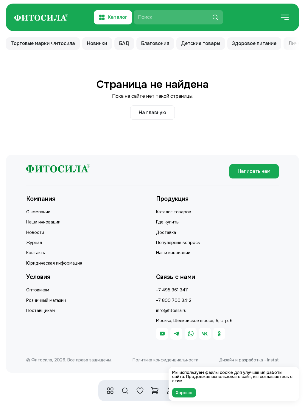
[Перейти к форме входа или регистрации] (140, 391)
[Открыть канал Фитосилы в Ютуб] (162, 334)
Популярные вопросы (178, 242)
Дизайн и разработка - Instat (249, 360)
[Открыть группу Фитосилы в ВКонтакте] (205, 334)
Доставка (166, 232)
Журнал (34, 242)
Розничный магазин (46, 300)
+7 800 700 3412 (174, 300)
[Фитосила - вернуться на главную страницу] (41, 17)
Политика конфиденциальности (165, 360)
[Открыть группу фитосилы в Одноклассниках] (219, 334)
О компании (38, 212)
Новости (35, 232)
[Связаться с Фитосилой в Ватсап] (191, 334)
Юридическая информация (54, 263)
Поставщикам (40, 310)
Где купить (167, 222)
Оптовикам (37, 290)
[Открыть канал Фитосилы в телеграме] (176, 334)
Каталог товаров (173, 212)
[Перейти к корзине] (155, 391)
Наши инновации (43, 222)
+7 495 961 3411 (172, 290)
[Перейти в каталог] (110, 391)
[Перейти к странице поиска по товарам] (125, 391)
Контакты (36, 252)
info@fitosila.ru (171, 310)
